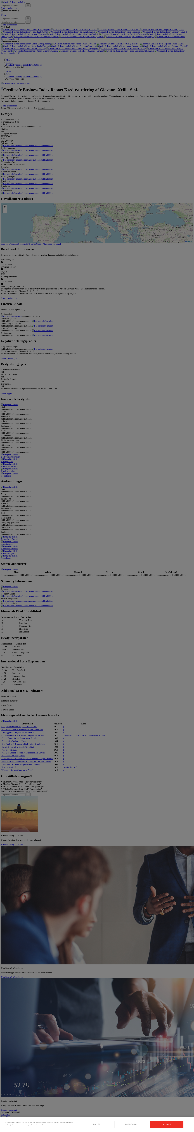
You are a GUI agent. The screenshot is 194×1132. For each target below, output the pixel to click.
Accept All (167, 1124)
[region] (97, 1124)
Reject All (96, 1124)
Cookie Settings (131, 1124)
